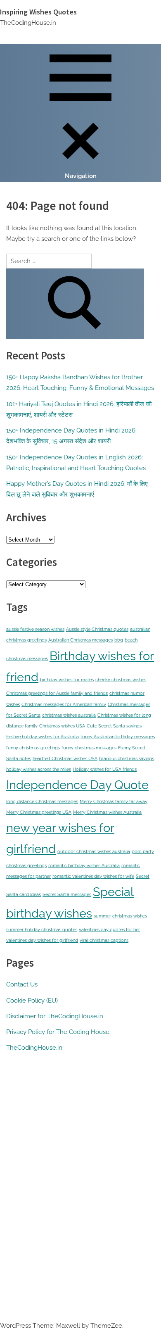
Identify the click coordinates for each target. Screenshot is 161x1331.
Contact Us (22, 984)
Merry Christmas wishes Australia (107, 812)
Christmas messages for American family (63, 704)
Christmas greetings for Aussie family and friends (57, 693)
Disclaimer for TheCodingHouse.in (54, 1016)
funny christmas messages (89, 747)
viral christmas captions (104, 940)
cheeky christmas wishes (120, 679)
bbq (118, 639)
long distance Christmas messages (42, 801)
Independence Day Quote (77, 784)
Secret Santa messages (67, 894)
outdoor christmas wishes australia (93, 851)
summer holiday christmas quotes (41, 929)
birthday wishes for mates (67, 679)
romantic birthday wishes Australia (84, 865)
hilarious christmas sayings (126, 758)
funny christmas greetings (33, 747)
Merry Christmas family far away (113, 801)
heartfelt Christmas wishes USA (65, 758)
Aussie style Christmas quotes (97, 629)
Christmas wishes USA (62, 725)
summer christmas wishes (120, 915)
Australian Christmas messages (80, 639)
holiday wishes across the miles (38, 769)
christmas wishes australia (69, 715)
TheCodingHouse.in (34, 1047)
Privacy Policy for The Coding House (57, 1032)
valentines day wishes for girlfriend (42, 940)
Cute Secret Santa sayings (114, 725)
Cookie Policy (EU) (32, 1000)
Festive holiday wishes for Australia (42, 736)
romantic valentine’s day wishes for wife (93, 876)
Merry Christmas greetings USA (38, 812)
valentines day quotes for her (109, 929)
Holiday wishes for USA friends (105, 769)
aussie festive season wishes (35, 629)
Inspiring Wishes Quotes (38, 12)
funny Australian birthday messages (117, 736)
